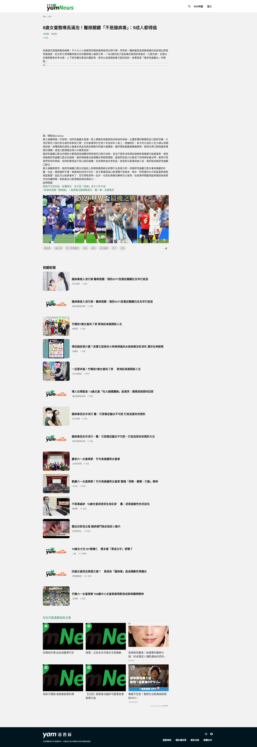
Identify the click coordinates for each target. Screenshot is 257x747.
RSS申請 (198, 6)
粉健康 (46, 34)
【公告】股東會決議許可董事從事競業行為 (105, 696)
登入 (209, 6)
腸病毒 (47, 248)
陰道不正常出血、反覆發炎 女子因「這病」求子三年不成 (74, 186)
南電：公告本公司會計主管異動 (103, 652)
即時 (49, 17)
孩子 (114, 248)
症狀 (122, 248)
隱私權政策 (181, 740)
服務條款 (167, 740)
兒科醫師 (104, 248)
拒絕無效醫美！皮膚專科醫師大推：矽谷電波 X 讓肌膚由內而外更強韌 (147, 654)
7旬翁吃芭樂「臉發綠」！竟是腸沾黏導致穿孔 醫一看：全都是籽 (78, 190)
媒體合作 (207, 740)
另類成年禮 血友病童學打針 (58, 652)
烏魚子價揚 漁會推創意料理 (58, 694)
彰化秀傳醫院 (72, 248)
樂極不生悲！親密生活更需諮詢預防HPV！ (147, 696)
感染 (93, 248)
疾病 (85, 248)
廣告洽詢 (195, 740)
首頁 (44, 17)
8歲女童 (58, 248)
